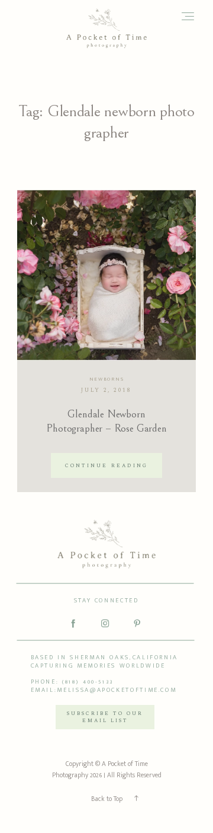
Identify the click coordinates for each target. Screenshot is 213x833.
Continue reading (106, 466)
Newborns (106, 379)
